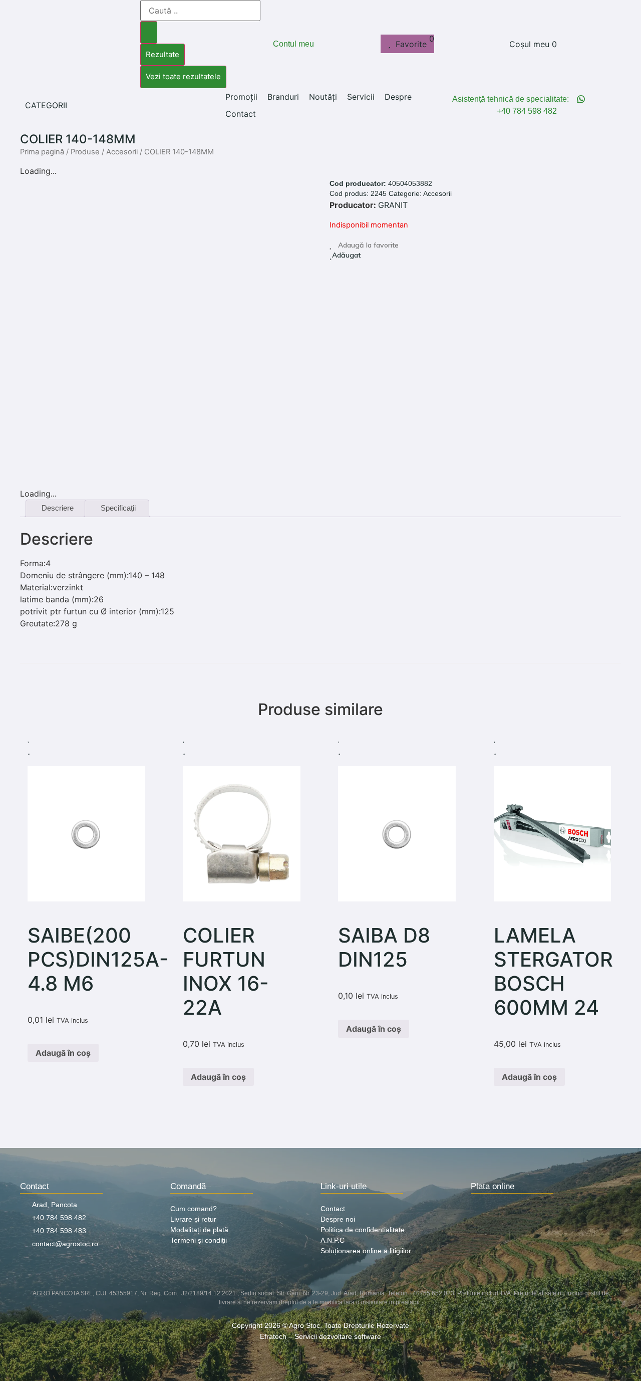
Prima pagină (42, 151)
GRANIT (393, 205)
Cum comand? (193, 1209)
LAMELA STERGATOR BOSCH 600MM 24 (553, 971)
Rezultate (162, 54)
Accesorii (122, 151)
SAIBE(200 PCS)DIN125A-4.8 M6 (98, 959)
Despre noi (337, 1219)
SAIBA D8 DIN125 (384, 947)
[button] (52, 105)
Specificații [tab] (118, 508)
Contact (332, 1209)
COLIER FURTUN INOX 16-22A (226, 971)
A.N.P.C (332, 1240)
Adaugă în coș (63, 1053)
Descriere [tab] (58, 508)
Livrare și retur (193, 1219)
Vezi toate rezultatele (183, 76)
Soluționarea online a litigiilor (365, 1251)
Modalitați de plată (199, 1230)
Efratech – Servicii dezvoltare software (320, 1336)
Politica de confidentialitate (362, 1230)
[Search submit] (148, 32)
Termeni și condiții (198, 1240)
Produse (85, 151)
